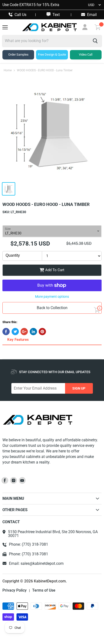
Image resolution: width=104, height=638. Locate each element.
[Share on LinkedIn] (33, 331)
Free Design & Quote (52, 54)
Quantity (13, 255)
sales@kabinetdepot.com (42, 563)
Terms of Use (43, 590)
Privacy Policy (14, 590)
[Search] (95, 40)
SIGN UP (78, 388)
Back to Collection (52, 307)
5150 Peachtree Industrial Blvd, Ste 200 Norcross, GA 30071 (53, 534)
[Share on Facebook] (6, 331)
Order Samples (18, 54)
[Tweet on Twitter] (15, 331)
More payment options (52, 296)
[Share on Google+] (24, 331)
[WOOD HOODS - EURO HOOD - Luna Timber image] (52, 130)
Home (8, 70)
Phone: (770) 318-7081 (28, 544)
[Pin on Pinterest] (42, 331)
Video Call (85, 54)
